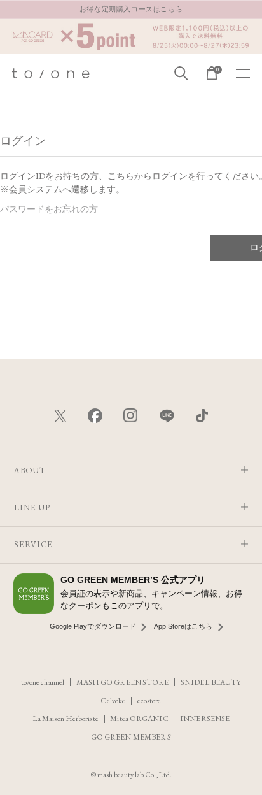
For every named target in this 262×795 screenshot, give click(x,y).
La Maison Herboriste (65, 718)
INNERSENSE (205, 718)
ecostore (149, 701)
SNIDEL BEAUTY (211, 682)
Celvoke (112, 701)
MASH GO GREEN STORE (122, 682)
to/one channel (42, 682)
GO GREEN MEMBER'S (131, 737)
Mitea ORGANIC (139, 718)
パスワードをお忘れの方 (49, 209)
